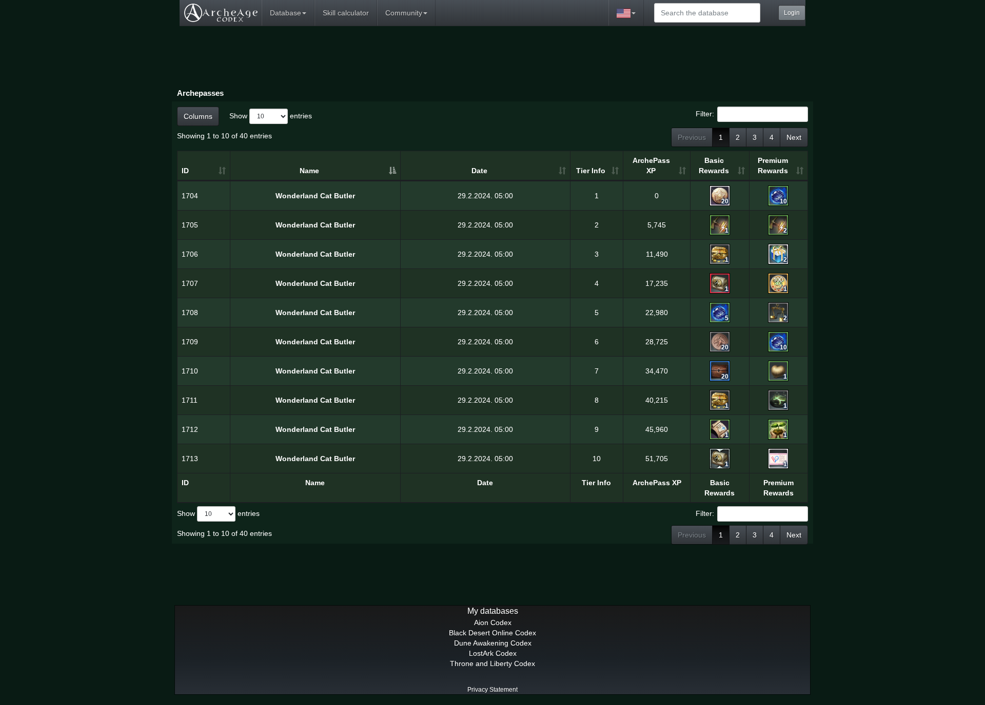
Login (792, 12)
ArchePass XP (651, 165)
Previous (692, 137)
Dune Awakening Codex (492, 643)
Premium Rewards (773, 165)
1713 (190, 458)
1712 (190, 429)
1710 (190, 371)
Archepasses (200, 93)
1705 (190, 225)
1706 (190, 254)
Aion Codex (492, 622)
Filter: (705, 113)
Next (793, 137)
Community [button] (403, 13)
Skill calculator (346, 13)
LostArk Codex (493, 653)
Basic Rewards (714, 165)
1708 (190, 312)
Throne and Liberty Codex (492, 663)
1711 (190, 400)
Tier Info (590, 171)
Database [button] (285, 13)
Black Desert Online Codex (492, 633)
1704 (190, 196)
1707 (190, 283)
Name (309, 171)
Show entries (270, 115)
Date (479, 171)
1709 (190, 342)
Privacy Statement (492, 689)
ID (185, 171)
